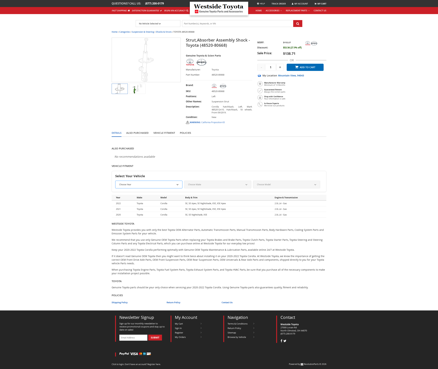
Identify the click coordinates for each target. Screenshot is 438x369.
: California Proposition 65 (207, 122)
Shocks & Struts (164, 31)
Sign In (178, 328)
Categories (124, 31)
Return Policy (173, 302)
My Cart (179, 323)
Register (179, 332)
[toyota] (232, 86)
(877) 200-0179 (287, 333)
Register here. (154, 364)
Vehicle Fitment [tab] (164, 133)
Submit (155, 337)
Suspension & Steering (143, 31)
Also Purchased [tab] (137, 133)
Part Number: (193, 74)
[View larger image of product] (120, 89)
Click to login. (118, 364)
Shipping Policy (120, 302)
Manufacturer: (193, 69)
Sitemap (232, 332)
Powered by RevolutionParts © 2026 (307, 364)
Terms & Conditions (238, 323)
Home (114, 31)
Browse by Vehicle (237, 337)
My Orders (180, 337)
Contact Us (227, 302)
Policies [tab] (185, 133)
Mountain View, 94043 (291, 75)
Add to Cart (307, 67)
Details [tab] (116, 133)
